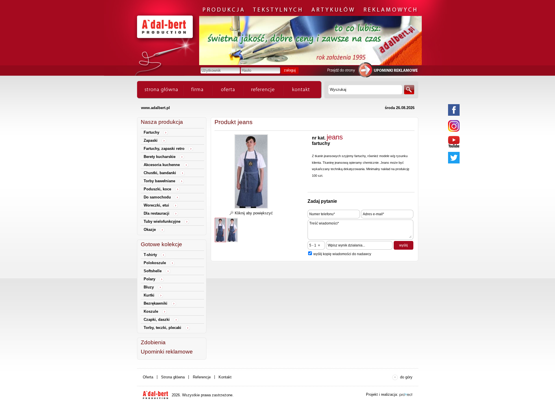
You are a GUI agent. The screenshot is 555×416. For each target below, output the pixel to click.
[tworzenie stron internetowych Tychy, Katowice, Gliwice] (405, 394)
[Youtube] (454, 142)
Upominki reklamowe (167, 352)
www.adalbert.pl (155, 108)
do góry (406, 377)
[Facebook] (454, 110)
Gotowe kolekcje (161, 244)
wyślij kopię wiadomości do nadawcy (342, 254)
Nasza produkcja (162, 122)
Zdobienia (153, 342)
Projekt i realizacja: (382, 394)
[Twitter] (454, 157)
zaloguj (290, 70)
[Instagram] (454, 126)
